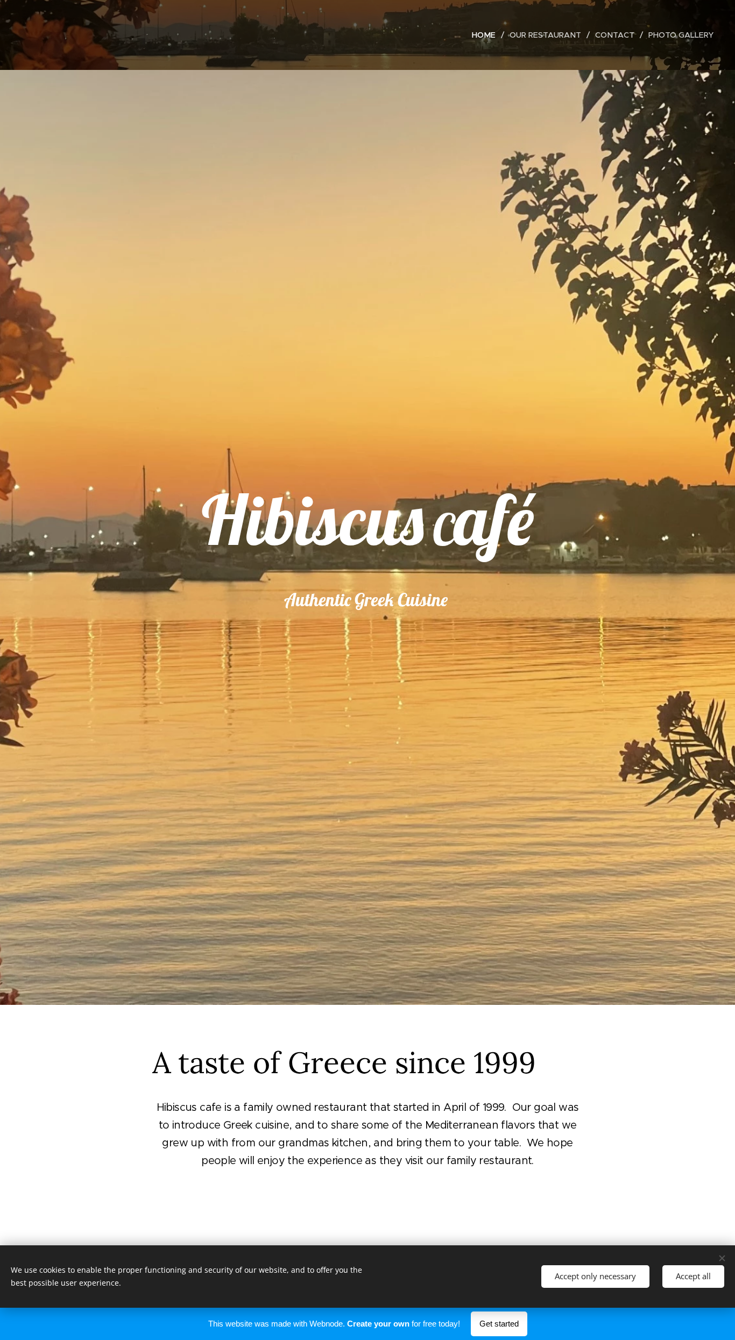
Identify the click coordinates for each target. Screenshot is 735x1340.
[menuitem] (486, 35)
